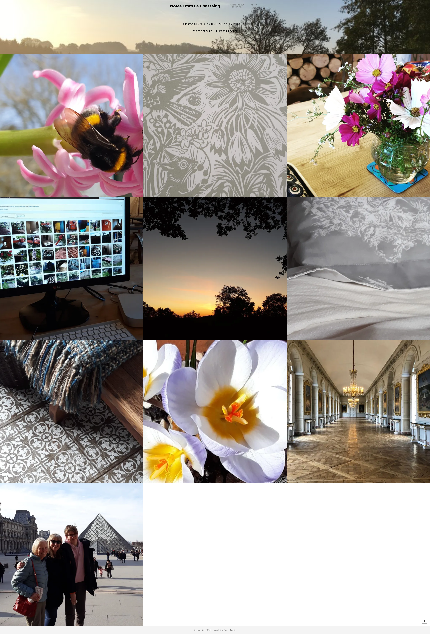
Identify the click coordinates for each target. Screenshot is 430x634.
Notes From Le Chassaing (195, 6)
